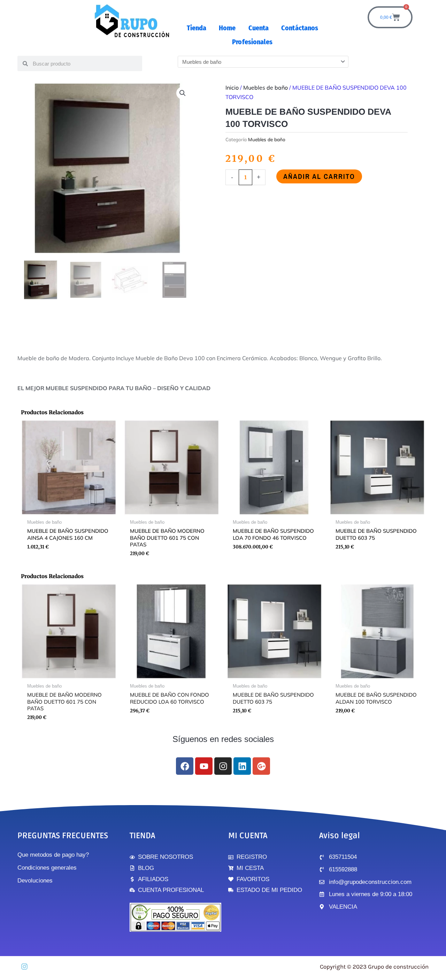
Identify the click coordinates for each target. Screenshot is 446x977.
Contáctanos (299, 28)
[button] (182, 93)
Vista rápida (68, 510)
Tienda (197, 28)
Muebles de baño (265, 87)
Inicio (232, 87)
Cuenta (258, 28)
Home (227, 28)
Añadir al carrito (319, 176)
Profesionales (252, 42)
